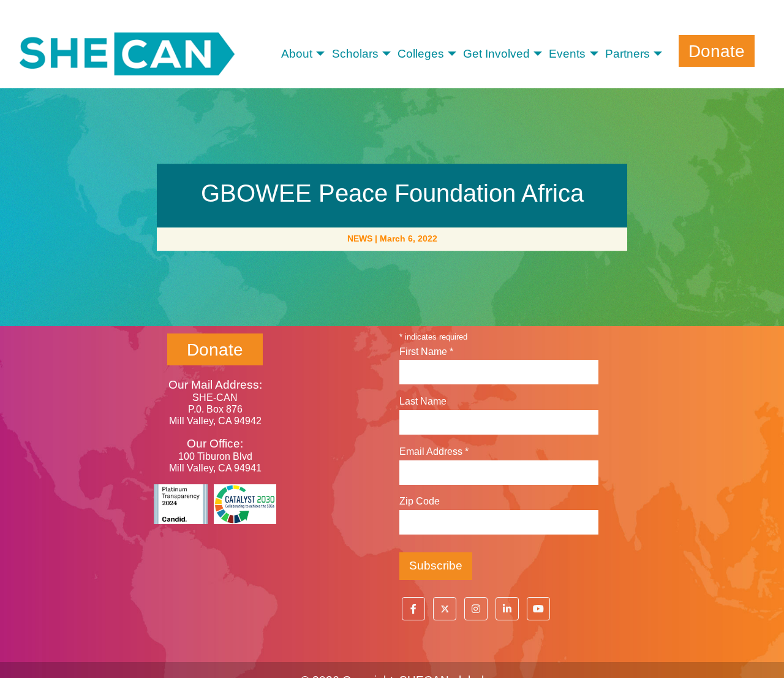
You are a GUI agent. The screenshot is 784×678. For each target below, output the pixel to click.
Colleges (421, 53)
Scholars (355, 53)
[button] (413, 608)
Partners (627, 53)
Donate (716, 50)
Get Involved (496, 53)
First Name (426, 351)
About (296, 53)
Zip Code (419, 501)
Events (567, 53)
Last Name (423, 401)
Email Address (434, 451)
